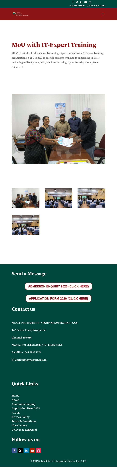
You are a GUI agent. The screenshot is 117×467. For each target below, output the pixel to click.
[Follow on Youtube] (32, 450)
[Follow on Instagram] (38, 450)
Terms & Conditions (24, 421)
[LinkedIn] (81, 3)
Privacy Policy (20, 417)
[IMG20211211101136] (58, 208)
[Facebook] (73, 3)
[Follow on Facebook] (14, 450)
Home (15, 395)
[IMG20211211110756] (25, 234)
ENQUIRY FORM (77, 6)
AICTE (16, 412)
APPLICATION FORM (96, 6)
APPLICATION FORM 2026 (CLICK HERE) (58, 298)
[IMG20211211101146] (91, 208)
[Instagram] (90, 3)
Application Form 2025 (26, 408)
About (15, 400)
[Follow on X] (20, 450)
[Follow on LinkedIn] (26, 450)
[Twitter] (77, 3)
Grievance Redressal (24, 430)
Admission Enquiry (24, 404)
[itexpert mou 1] (25, 208)
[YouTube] (85, 3)
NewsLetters (19, 425)
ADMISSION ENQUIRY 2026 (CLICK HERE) (58, 286)
